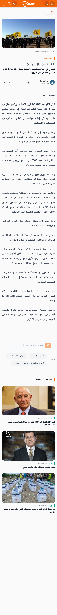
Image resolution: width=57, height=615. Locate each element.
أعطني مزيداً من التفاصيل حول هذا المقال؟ (29, 363)
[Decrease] (9, 82)
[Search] (14, 3)
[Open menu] (4, 11)
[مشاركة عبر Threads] (33, 64)
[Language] (9, 3)
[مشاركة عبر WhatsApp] (43, 64)
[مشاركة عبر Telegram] (38, 64)
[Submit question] (48, 345)
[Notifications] (52, 3)
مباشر (48, 12)
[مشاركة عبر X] (47, 64)
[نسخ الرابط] (28, 64)
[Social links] (4, 4)
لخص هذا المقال (38, 356)
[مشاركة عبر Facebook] (52, 64)
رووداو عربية (44, 81)
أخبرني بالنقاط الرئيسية (17, 356)
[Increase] (4, 82)
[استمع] (28, 82)
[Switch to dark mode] (46, 3)
